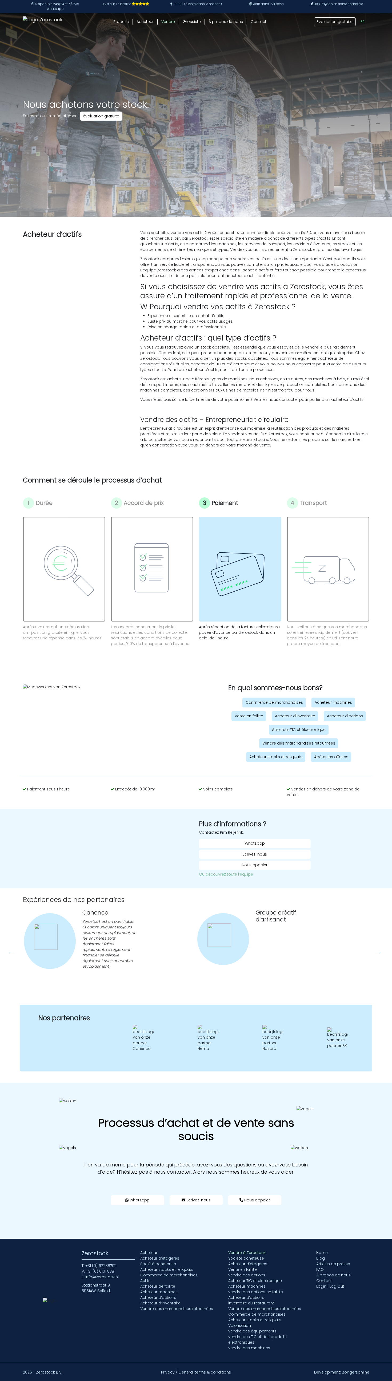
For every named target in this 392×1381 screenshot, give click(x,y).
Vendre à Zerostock (247, 1252)
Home (322, 1252)
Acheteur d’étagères (159, 1258)
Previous (9, 949)
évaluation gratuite (101, 116)
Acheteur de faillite (157, 1286)
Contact (258, 21)
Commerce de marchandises (274, 702)
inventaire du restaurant (251, 1303)
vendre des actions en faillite (255, 1292)
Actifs (145, 1280)
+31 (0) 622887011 (101, 1265)
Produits (121, 21)
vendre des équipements (252, 1331)
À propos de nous (226, 21)
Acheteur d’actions (345, 716)
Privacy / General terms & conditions (196, 1372)
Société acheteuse (158, 1264)
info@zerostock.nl (102, 1277)
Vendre (168, 21)
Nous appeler (254, 865)
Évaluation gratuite (335, 21)
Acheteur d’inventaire (295, 716)
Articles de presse (333, 1264)
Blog (320, 1258)
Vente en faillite (249, 716)
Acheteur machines (333, 702)
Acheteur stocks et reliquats (275, 756)
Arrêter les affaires (331, 756)
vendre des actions (246, 1275)
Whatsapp (255, 843)
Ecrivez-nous (255, 854)
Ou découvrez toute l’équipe (226, 874)
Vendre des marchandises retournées (298, 743)
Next (376, 949)
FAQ (320, 1269)
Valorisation (239, 1325)
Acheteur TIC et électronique (299, 729)
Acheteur (145, 21)
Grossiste (192, 21)
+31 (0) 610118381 (100, 1271)
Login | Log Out (330, 1286)
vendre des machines (249, 1348)
